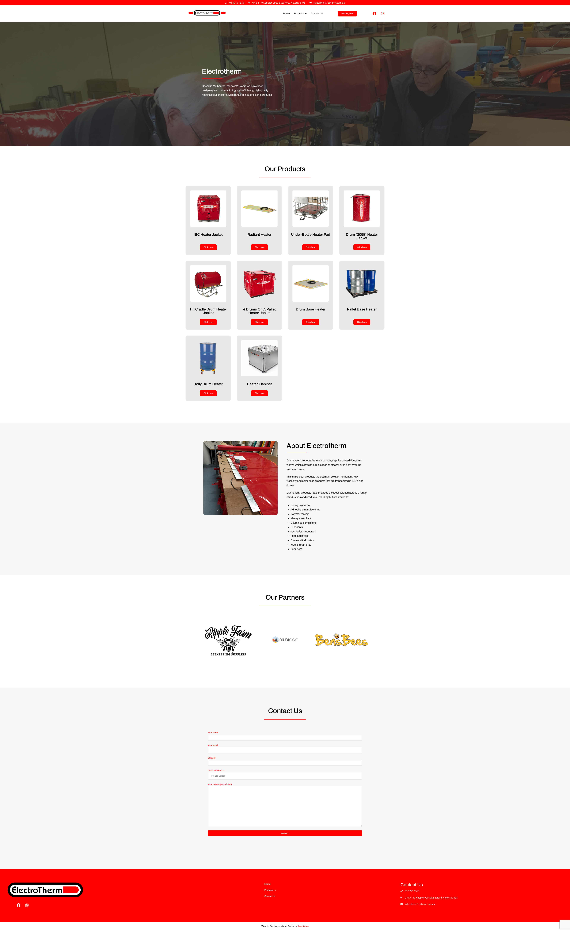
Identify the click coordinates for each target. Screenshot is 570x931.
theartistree (303, 926)
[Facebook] (374, 13)
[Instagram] (382, 13)
